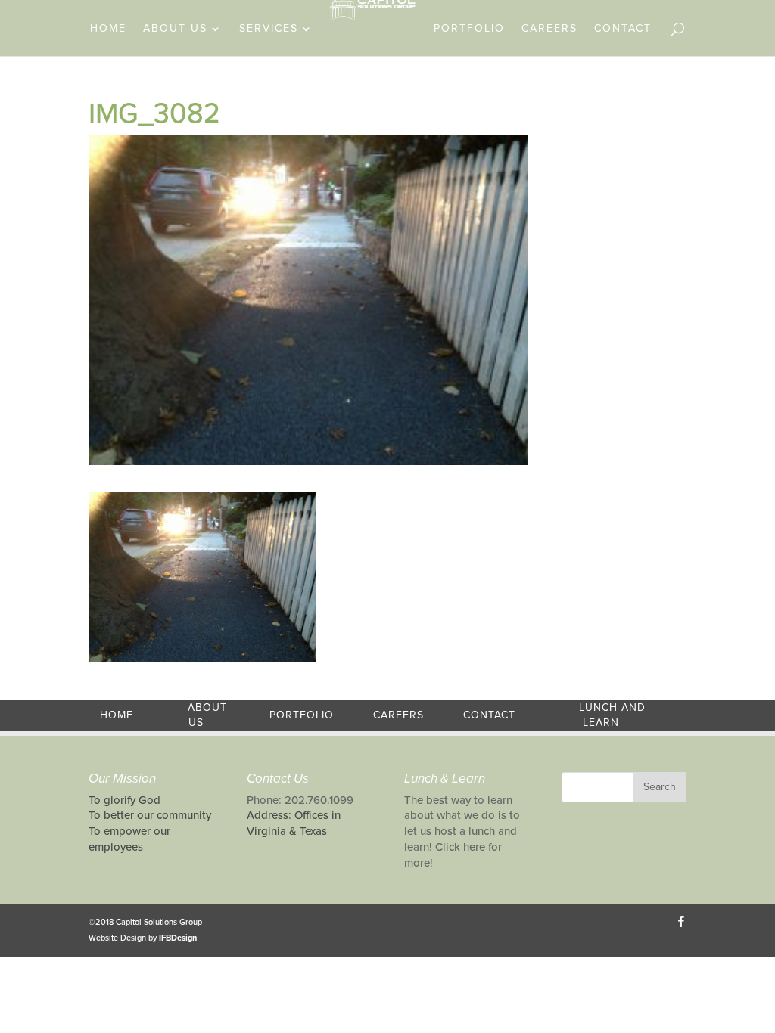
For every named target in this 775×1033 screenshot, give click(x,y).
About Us (175, 29)
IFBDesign (178, 938)
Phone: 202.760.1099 (300, 800)
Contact (623, 29)
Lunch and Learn (612, 715)
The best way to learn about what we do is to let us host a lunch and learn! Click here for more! (462, 831)
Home (108, 29)
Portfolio (469, 29)
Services (268, 29)
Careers (549, 29)
